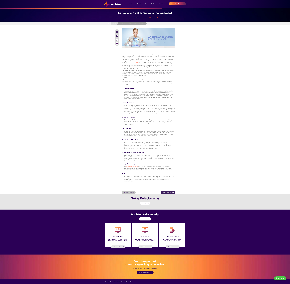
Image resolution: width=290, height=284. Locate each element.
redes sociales (135, 62)
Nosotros (153, 3)
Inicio (108, 23)
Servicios (131, 3)
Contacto (161, 3)
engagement (127, 107)
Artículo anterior (130, 192)
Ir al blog (144, 203)
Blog (146, 3)
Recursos (139, 3)
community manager (132, 167)
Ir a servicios (144, 219)
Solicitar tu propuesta (144, 272)
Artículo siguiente (167, 192)
